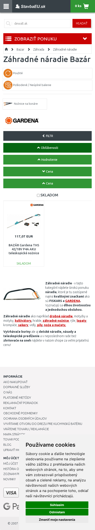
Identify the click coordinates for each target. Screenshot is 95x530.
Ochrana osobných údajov (25, 418)
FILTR (49, 136)
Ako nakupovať (15, 382)
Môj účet (10, 463)
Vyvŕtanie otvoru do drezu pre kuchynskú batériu (42, 424)
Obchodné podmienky (20, 413)
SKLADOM (49, 195)
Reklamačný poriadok (20, 403)
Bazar (20, 49)
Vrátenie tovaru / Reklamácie (26, 429)
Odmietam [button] (57, 512)
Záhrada (38, 49)
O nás (7, 392)
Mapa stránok (14, 434)
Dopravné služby (16, 387)
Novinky (9, 479)
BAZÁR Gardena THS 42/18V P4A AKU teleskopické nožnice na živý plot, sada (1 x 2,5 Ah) (24, 253)
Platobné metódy (17, 397)
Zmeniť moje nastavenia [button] (57, 519)
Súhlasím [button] (57, 505)
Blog (7, 444)
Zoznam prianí (14, 474)
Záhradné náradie (65, 49)
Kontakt (9, 408)
